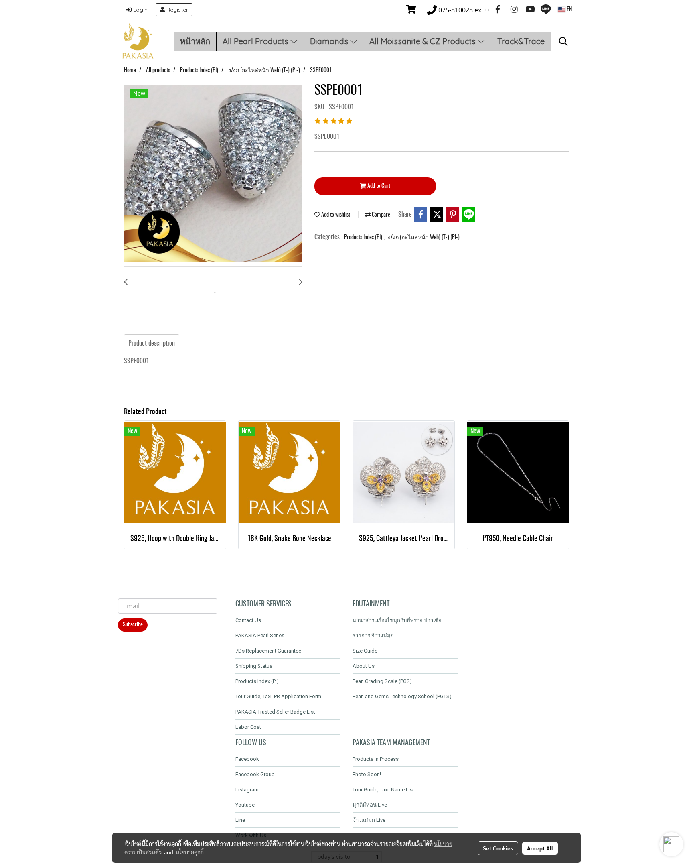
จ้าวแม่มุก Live (369, 820)
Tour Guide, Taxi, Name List (383, 790)
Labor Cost (248, 727)
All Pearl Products (256, 41)
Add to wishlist (335, 215)
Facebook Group (255, 774)
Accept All (540, 848)
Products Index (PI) (363, 237)
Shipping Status (253, 666)
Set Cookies (498, 848)
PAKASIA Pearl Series (259, 635)
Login (140, 9)
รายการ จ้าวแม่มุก (373, 635)
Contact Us (248, 620)
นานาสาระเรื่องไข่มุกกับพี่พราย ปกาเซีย (397, 620)
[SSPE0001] (213, 175)
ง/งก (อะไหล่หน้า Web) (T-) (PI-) (424, 237)
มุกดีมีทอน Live (370, 805)
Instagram (247, 790)
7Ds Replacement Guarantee (268, 651)
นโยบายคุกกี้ (190, 852)
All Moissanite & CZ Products (423, 41)
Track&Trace (521, 41)
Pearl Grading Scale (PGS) (382, 681)
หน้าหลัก (195, 41)
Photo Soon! (367, 774)
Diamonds (330, 41)
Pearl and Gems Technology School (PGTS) (402, 696)
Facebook (247, 759)
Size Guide (365, 651)
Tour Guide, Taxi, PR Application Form (278, 696)
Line (240, 820)
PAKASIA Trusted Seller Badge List (275, 712)
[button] (563, 41)
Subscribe (133, 625)
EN (568, 9)
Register (176, 9)
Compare (380, 215)
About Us (364, 666)
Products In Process (376, 759)
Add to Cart (378, 186)
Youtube (245, 805)
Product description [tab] (151, 343)
